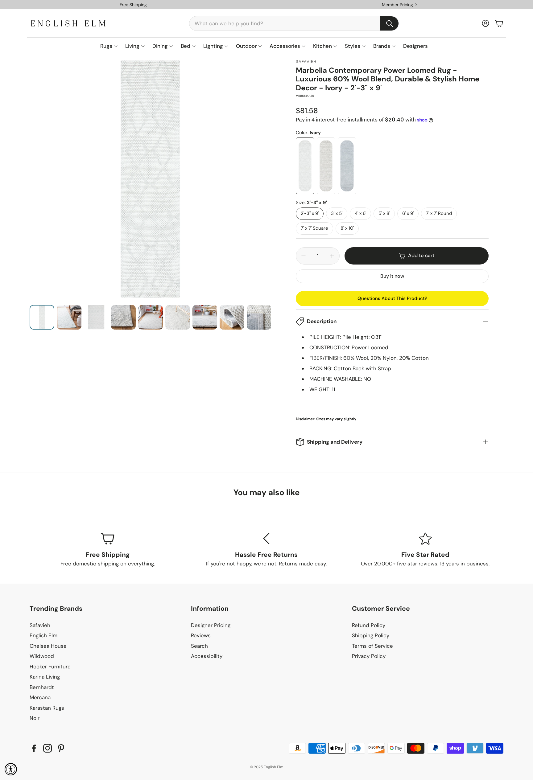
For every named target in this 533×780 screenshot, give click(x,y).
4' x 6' (360, 213)
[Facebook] (34, 748)
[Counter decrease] (303, 255)
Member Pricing (397, 4)
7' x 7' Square (314, 228)
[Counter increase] (331, 255)
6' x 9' (408, 213)
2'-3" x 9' (310, 213)
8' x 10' (347, 228)
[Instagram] (47, 748)
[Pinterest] (61, 748)
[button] (294, 23)
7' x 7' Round (439, 213)
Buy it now (392, 276)
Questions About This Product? (392, 298)
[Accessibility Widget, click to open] (11, 769)
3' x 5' (336, 213)
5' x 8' (384, 213)
